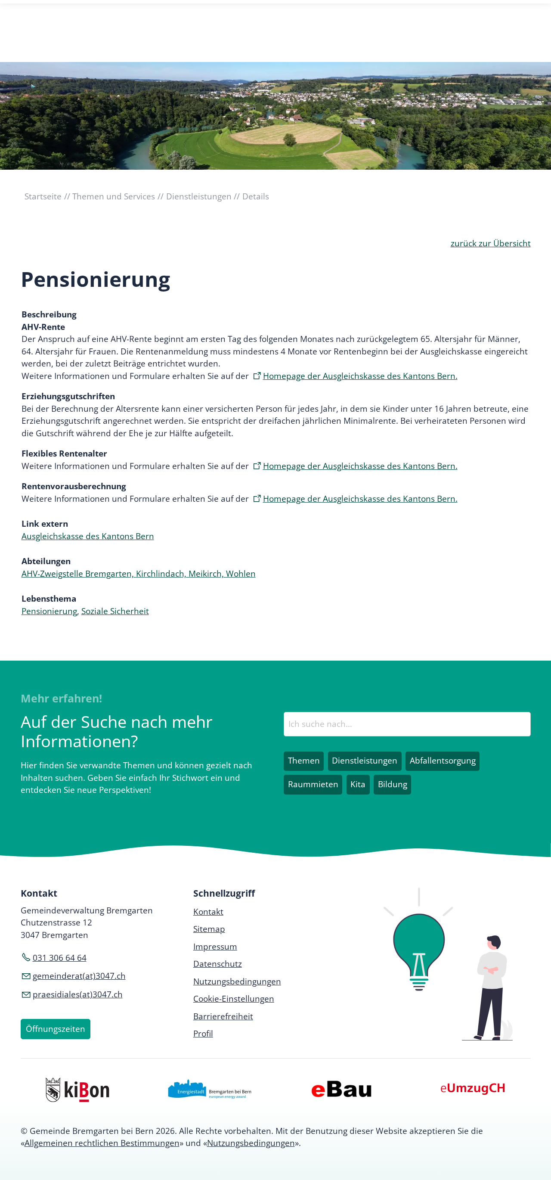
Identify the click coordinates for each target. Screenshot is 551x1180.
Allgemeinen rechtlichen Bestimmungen (102, 1143)
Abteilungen (46, 561)
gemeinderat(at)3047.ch (79, 975)
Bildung (392, 784)
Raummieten (313, 784)
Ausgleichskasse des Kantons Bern (88, 536)
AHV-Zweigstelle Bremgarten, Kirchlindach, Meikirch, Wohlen (139, 573)
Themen (304, 760)
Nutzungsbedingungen (251, 1143)
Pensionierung (49, 611)
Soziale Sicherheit (115, 611)
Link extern (45, 523)
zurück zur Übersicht (491, 243)
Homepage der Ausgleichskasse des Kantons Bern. (360, 376)
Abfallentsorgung (443, 760)
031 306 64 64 (60, 957)
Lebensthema (49, 598)
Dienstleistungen (364, 760)
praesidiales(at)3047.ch (78, 994)
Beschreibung (49, 314)
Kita (357, 784)
